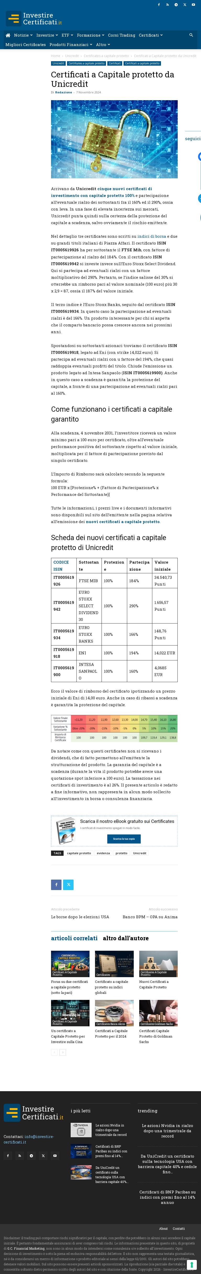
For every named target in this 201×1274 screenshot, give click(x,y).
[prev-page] (54, 1052)
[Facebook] (159, 4)
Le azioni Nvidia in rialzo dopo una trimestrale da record (111, 1130)
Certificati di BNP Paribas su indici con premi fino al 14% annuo (167, 1197)
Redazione (63, 92)
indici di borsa (151, 236)
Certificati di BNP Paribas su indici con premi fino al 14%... (111, 1151)
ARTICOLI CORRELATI (74, 938)
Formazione (88, 35)
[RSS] (167, 4)
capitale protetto (79, 853)
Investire (45, 35)
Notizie (21, 35)
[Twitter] (185, 4)
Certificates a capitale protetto (106, 56)
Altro (101, 44)
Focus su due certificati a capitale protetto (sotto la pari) (69, 987)
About (163, 1228)
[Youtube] (193, 4)
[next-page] (62, 1052)
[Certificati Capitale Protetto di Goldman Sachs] (158, 1013)
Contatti (179, 1228)
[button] (191, 35)
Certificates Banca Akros (111, 1024)
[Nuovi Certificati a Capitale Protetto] (158, 964)
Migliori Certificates (25, 44)
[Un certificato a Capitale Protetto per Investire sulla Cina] (70, 1013)
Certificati (149, 35)
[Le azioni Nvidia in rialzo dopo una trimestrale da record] (81, 1130)
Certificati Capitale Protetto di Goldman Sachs (155, 1036)
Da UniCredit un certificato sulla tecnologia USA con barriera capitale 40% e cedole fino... (167, 1163)
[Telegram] (176, 4)
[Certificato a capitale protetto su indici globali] (114, 964)
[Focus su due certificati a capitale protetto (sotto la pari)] (70, 964)
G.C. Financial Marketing (25, 1248)
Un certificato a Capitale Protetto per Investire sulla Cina (68, 1036)
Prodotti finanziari (68, 44)
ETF (65, 35)
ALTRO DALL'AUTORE (126, 938)
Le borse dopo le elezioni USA (80, 916)
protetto (121, 853)
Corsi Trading (121, 35)
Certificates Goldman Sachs (157, 1024)
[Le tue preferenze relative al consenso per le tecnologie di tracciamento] (192, 1265)
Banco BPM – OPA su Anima (150, 916)
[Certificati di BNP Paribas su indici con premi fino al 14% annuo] (81, 1151)
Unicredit (72, 56)
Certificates (103, 975)
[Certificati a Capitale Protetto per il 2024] (114, 1013)
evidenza (103, 853)
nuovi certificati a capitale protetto (123, 521)
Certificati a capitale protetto (142, 63)
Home (55, 56)
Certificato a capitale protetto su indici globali (111, 987)
